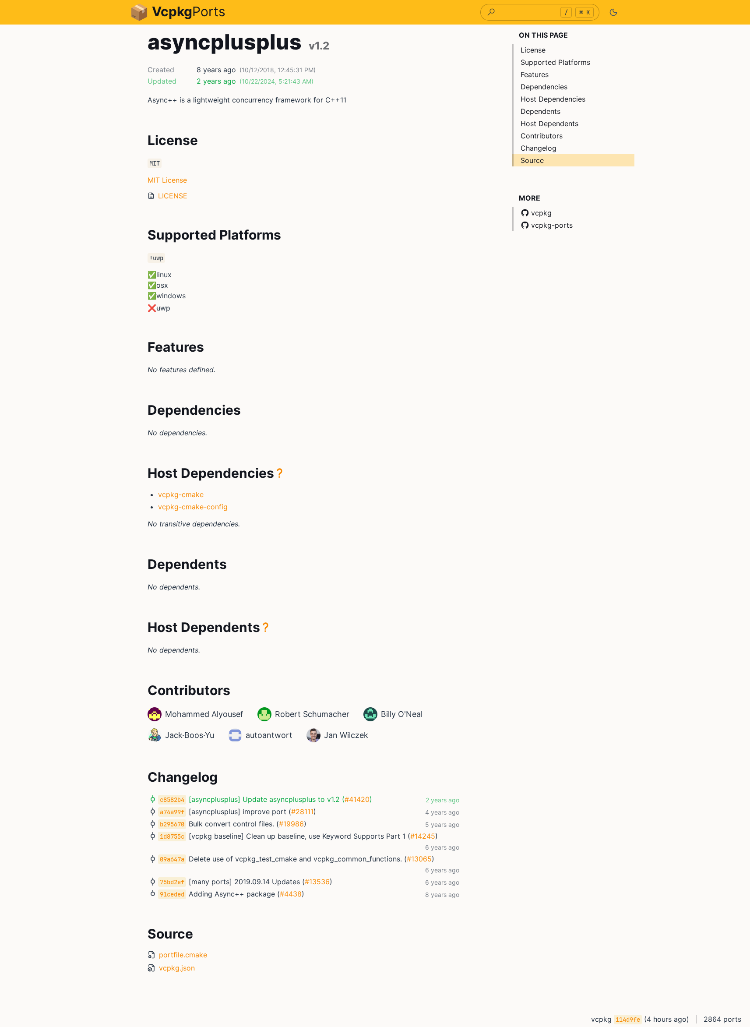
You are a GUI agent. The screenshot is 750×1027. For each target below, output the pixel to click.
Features (535, 74)
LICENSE (172, 195)
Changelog (538, 148)
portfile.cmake (183, 954)
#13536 (317, 881)
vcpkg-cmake (181, 494)
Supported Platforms (555, 62)
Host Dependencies (553, 99)
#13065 (419, 858)
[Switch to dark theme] (613, 12)
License (533, 50)
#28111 (302, 811)
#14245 (422, 836)
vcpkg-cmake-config (193, 506)
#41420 (357, 799)
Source (532, 160)
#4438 (291, 893)
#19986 (291, 823)
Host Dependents (549, 123)
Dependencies (544, 86)
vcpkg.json (177, 967)
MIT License (167, 180)
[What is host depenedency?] (279, 473)
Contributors (542, 135)
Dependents (540, 111)
